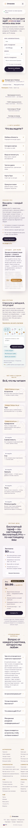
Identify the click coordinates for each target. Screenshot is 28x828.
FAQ (5, 819)
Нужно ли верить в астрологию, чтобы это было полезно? (14, 732)
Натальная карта (6, 758)
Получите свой (16, 280)
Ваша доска (5, 801)
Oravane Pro (5, 803)
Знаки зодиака (6, 754)
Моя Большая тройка (10, 353)
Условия (14, 822)
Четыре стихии (6, 756)
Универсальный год (7, 776)
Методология (21, 819)
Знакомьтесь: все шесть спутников (12, 323)
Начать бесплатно (9, 239)
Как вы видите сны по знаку (9, 786)
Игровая (4, 799)
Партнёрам (8, 822)
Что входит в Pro (7, 243)
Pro (5, 364)
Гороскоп (4, 752)
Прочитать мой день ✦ (14, 69)
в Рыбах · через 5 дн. (10, 87)
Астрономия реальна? (14, 694)
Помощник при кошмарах (9, 791)
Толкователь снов (7, 782)
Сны (3, 779)
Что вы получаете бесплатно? (14, 702)
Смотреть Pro (14, 613)
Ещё (3, 794)
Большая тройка (6, 761)
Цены (8, 819)
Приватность (20, 822)
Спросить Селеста (17, 346)
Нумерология (7, 764)
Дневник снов (6, 788)
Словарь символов (7, 784)
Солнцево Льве (7, 84)
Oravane (10, 4)
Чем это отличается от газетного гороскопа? (14, 657)
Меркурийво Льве (19, 84)
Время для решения (10, 356)
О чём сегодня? (9, 350)
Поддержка (13, 819)
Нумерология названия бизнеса (10, 773)
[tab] (7, 329)
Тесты (4, 797)
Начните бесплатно (14, 573)
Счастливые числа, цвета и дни (10, 769)
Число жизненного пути (8, 767)
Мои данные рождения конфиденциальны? (14, 720)
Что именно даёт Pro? (14, 711)
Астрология (6, 749)
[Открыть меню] (22, 3)
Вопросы (4, 806)
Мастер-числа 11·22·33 (8, 771)
